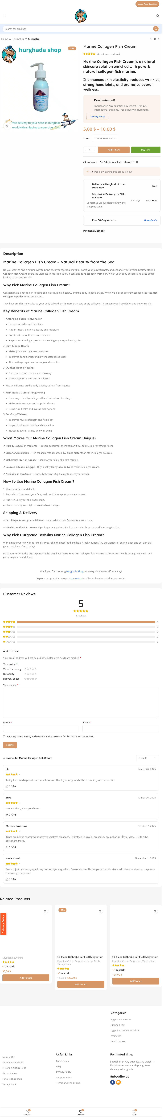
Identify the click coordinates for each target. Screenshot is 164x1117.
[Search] (156, 28)
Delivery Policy (97, 116)
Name (7, 735)
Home (4, 38)
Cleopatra (34, 38)
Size (85, 138)
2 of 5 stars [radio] (28, 677)
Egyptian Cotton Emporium (71, 985)
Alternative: (89, 156)
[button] (25, 1002)
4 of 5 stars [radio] (33, 677)
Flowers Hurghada (12, 1103)
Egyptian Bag (118, 1049)
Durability (8, 687)
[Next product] (158, 39)
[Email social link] (137, 175)
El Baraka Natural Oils (14, 1092)
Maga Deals (62, 1085)
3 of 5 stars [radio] (30, 677)
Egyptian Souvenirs (12, 982)
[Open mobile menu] (4, 16)
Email (86, 735)
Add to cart (113, 149)
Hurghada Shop (74, 584)
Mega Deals (93, 985)
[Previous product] (151, 39)
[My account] (157, 16)
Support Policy (64, 1101)
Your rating (10, 677)
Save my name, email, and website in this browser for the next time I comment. (50, 749)
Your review (10, 698)
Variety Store (64, 988)
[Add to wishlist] (45, 935)
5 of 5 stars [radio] (35, 677)
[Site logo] (81, 15)
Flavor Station (9, 1097)
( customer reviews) (108, 54)
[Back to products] (155, 39)
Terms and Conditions (68, 1107)
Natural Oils (8, 1081)
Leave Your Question (147, 4)
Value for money (12, 682)
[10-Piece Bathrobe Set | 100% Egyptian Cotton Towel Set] (80, 954)
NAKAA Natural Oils (13, 1086)
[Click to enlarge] (7, 126)
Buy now (145, 149)
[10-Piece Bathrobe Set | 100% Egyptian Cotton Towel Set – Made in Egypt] (135, 954)
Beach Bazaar (118, 1065)
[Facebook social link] (133, 175)
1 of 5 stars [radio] (25, 677)
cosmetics (76, 591)
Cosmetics (18, 38)
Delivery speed (11, 691)
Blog (58, 1090)
